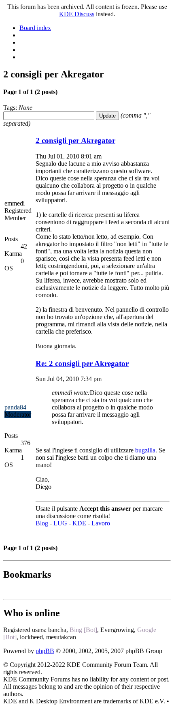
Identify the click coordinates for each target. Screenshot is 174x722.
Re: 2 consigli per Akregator (82, 363)
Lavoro (100, 523)
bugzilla (145, 450)
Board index (35, 27)
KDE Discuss (76, 14)
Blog (42, 523)
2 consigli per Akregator (75, 140)
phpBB (45, 650)
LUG (60, 523)
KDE (79, 523)
